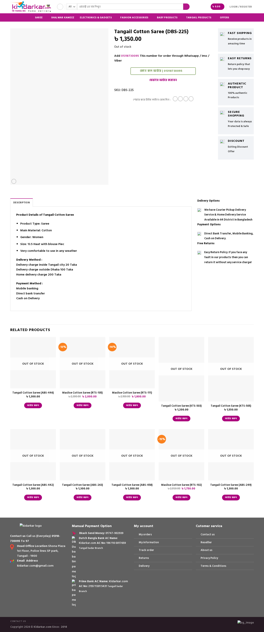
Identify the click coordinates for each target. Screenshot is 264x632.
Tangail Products (198, 17)
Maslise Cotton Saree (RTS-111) (132, 393)
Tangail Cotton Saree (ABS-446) (33, 393)
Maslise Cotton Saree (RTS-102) (181, 485)
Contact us (208, 534)
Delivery (144, 566)
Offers (224, 17)
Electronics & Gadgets (96, 17)
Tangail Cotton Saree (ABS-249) (231, 485)
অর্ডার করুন (33, 405)
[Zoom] (13, 181)
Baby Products (167, 17)
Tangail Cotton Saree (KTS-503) (181, 406)
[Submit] (186, 6)
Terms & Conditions (213, 566)
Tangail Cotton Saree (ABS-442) (33, 485)
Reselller (206, 542)
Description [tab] (21, 202)
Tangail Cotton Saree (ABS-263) (82, 485)
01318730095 (130, 55)
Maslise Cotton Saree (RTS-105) (82, 393)
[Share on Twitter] (180, 98)
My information (149, 542)
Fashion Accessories (134, 17)
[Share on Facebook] (175, 98)
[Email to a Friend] (185, 98)
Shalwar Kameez (62, 17)
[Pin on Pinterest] (191, 98)
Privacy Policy (209, 558)
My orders (145, 534)
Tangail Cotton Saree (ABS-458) (132, 485)
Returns (144, 558)
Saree (39, 17)
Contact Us (18, 621)
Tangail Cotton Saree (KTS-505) (231, 406)
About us (206, 550)
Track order (146, 550)
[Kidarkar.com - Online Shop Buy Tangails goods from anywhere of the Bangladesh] (30, 6)
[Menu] (60, 7)
